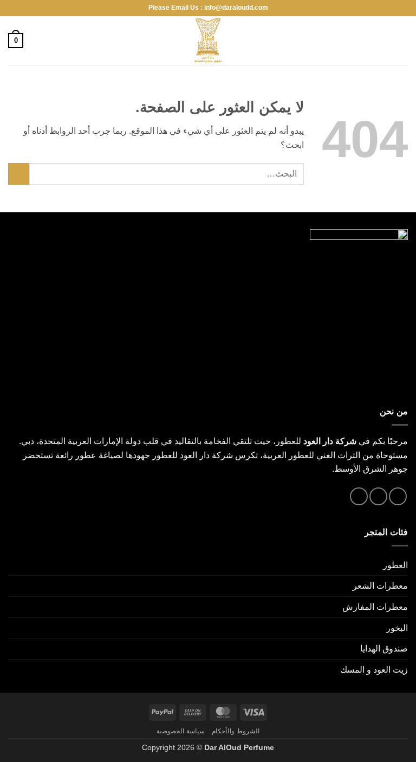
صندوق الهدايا (384, 648)
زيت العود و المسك (374, 669)
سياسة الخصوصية (181, 731)
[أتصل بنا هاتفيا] (359, 496)
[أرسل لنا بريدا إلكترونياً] (378, 496)
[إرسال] (18, 173)
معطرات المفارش (375, 606)
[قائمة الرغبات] (36, 41)
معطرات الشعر (380, 585)
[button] (401, 40)
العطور (395, 565)
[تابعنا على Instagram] (398, 496)
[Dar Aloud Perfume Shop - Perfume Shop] (208, 40)
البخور (397, 628)
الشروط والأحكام (235, 731)
